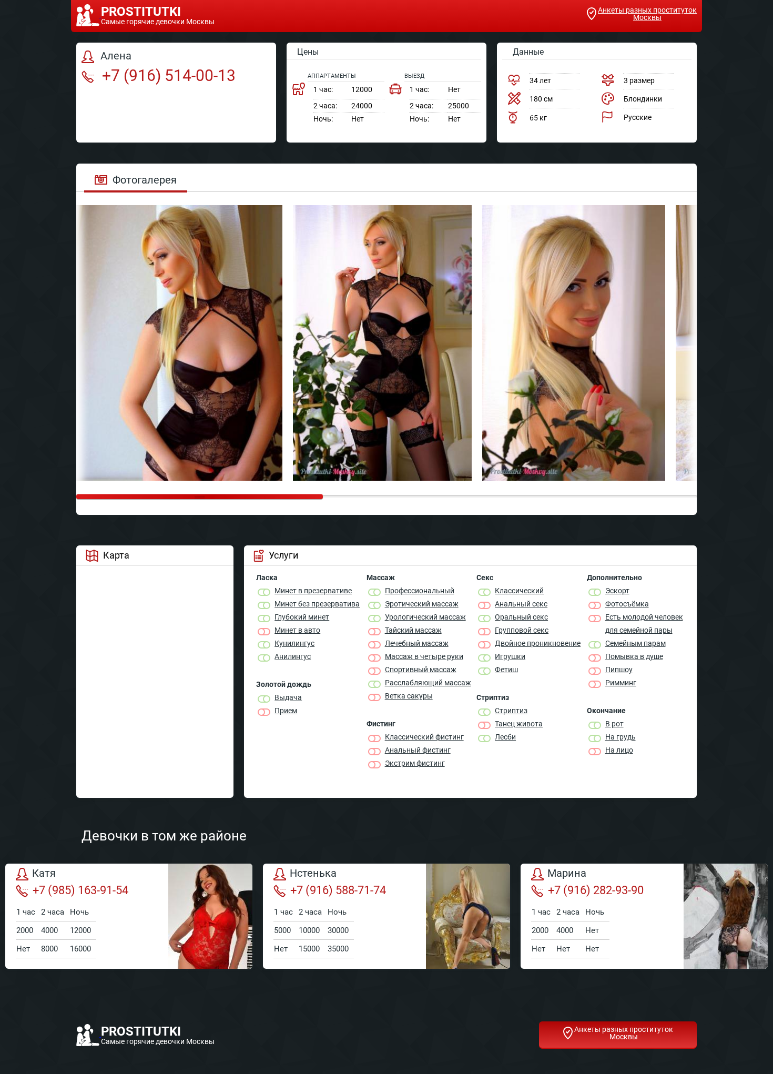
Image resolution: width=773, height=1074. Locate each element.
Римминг (620, 682)
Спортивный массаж (420, 669)
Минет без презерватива (317, 604)
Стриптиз (511, 710)
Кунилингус (294, 643)
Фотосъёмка (627, 604)
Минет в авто (297, 630)
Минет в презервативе (313, 590)
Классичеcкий (519, 590)
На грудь (620, 737)
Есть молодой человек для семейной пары (644, 623)
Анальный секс (521, 604)
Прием (285, 710)
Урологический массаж (425, 617)
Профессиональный (419, 590)
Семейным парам (635, 643)
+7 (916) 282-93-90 (596, 890)
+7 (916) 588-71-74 (338, 890)
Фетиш (506, 669)
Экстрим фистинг (415, 763)
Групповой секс (521, 630)
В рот (614, 724)
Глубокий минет (301, 617)
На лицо (619, 750)
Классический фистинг (424, 737)
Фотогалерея (145, 180)
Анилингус (292, 656)
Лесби (505, 737)
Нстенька (313, 873)
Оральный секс (521, 617)
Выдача (288, 697)
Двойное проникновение (538, 643)
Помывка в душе (634, 656)
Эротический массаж (422, 604)
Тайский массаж (413, 630)
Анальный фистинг (418, 750)
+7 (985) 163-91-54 (80, 890)
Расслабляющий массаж (428, 682)
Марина (566, 873)
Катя (44, 873)
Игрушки (510, 656)
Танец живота (519, 724)
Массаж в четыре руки (424, 656)
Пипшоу (619, 669)
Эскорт (617, 590)
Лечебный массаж (417, 643)
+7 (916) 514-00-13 (167, 75)
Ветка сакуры (409, 696)
